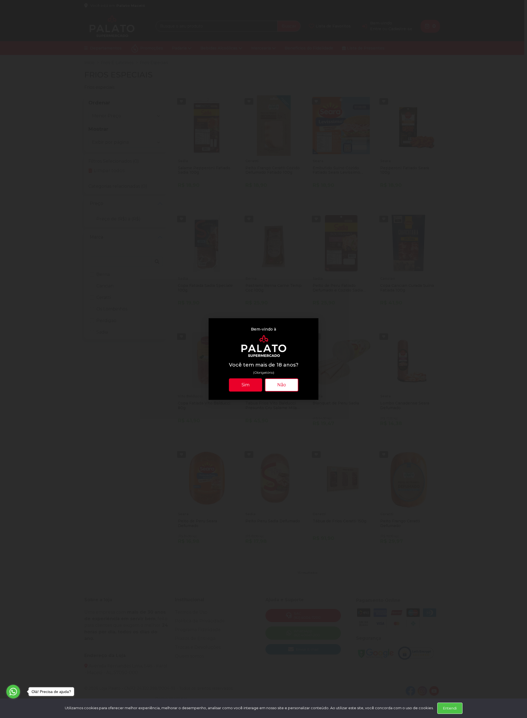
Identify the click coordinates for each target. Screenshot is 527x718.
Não (281, 384)
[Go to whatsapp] (13, 691)
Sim (246, 384)
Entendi (450, 708)
